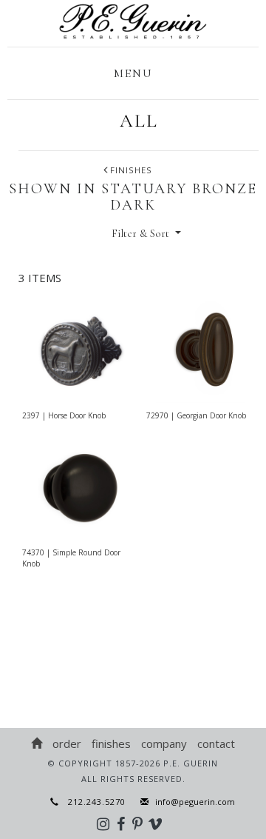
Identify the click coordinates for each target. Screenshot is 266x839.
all (139, 121)
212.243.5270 (92, 801)
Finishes (111, 743)
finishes (131, 170)
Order (66, 743)
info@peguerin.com (195, 801)
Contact (216, 743)
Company (164, 743)
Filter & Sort (142, 233)
